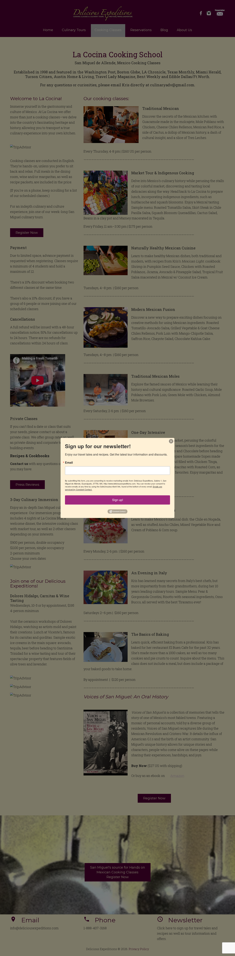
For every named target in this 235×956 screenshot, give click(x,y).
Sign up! (117, 500)
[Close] (171, 441)
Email (69, 462)
